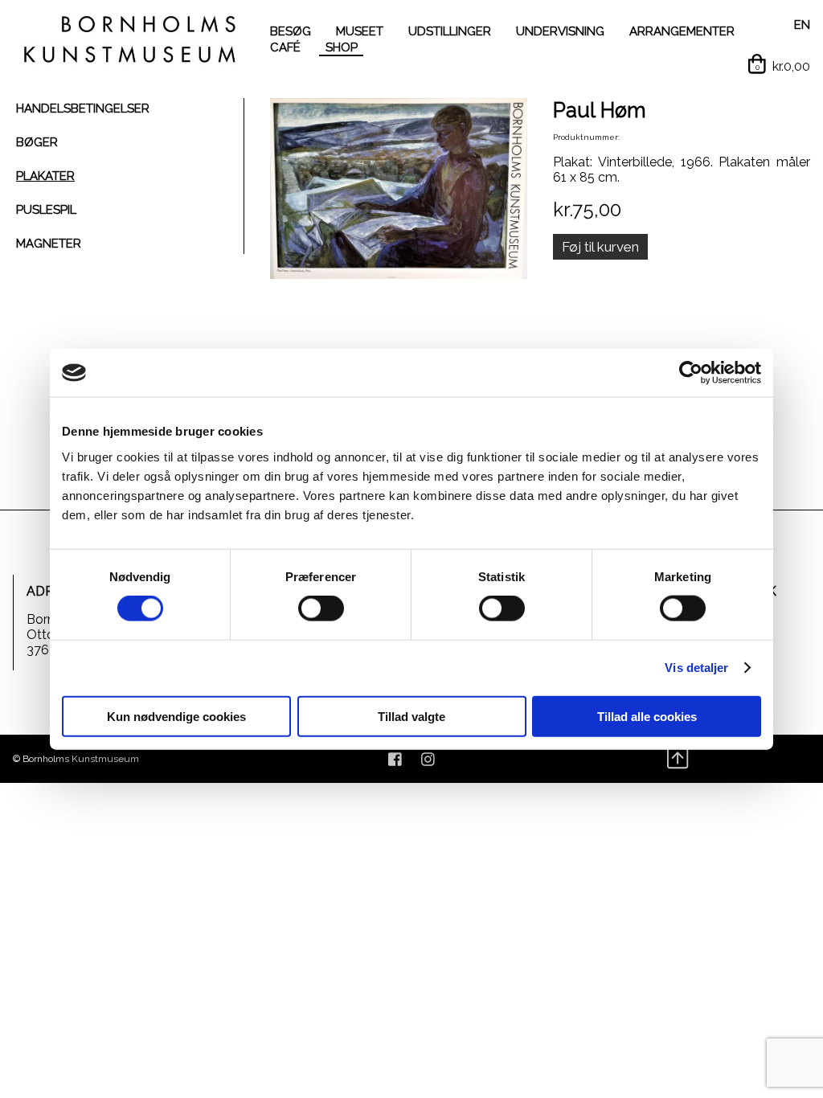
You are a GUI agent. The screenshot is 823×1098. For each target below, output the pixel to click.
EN (802, 25)
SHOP (342, 47)
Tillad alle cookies (647, 716)
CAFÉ (285, 47)
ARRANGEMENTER (682, 31)
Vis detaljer (696, 667)
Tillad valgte (411, 716)
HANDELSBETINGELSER (82, 108)
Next (551, 190)
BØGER (37, 142)
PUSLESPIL (46, 210)
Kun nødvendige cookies (176, 716)
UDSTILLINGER (449, 31)
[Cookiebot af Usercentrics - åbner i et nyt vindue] (690, 373)
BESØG (290, 31)
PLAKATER (45, 176)
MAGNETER (48, 243)
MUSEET (359, 31)
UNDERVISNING (560, 31)
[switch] (321, 608)
